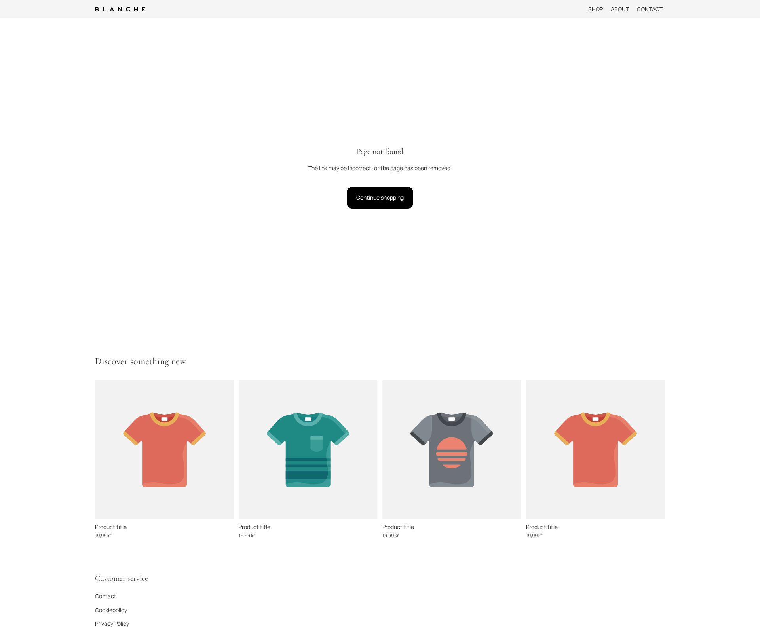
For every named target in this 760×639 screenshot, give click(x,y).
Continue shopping (380, 197)
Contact (105, 596)
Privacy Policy (112, 623)
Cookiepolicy (111, 609)
